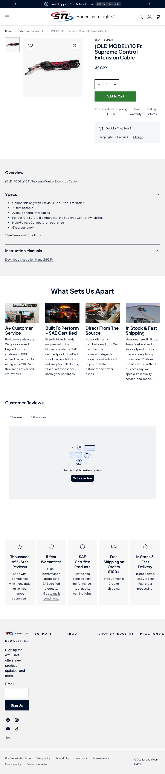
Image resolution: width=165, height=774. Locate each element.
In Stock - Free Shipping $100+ (111, 111)
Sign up (17, 705)
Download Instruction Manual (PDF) (29, 259)
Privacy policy (43, 758)
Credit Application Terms (18, 758)
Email (9, 684)
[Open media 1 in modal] (74, 45)
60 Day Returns (152, 111)
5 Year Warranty (136, 111)
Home (8, 31)
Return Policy (63, 758)
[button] (7, 17)
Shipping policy (13, 764)
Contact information (37, 764)
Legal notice (81, 758)
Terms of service (101, 758)
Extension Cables (28, 31)
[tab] (12, 45)
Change (138, 137)
